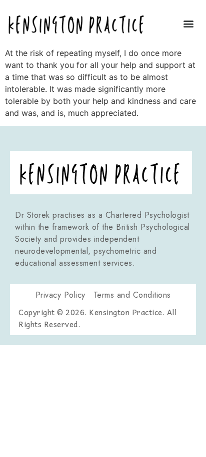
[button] (188, 23)
